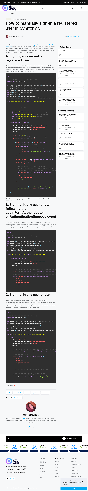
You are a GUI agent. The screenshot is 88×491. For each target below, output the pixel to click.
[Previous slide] (39, 2)
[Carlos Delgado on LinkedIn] (29, 426)
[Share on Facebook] (11, 397)
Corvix (24, 418)
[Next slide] (43, 2)
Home (7, 13)
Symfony (8, 19)
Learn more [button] (65, 484)
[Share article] (20, 397)
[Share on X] (14, 397)
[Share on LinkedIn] (17, 397)
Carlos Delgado (31, 415)
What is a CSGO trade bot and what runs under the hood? (26, 2)
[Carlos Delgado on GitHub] (32, 426)
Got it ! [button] (73, 488)
